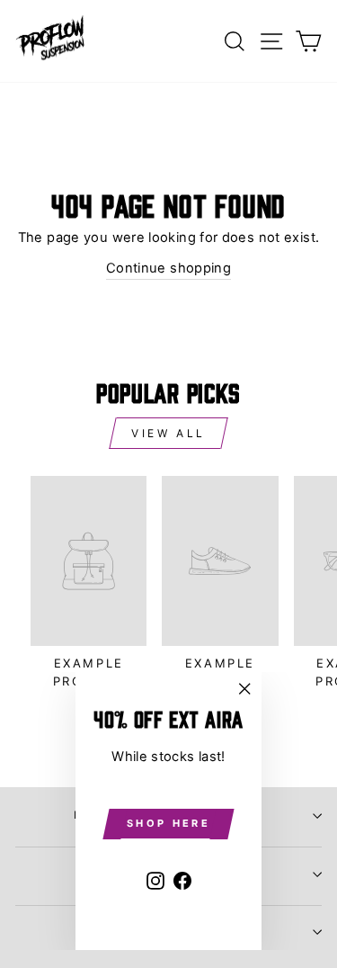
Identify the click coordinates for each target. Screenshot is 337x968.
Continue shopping (168, 268)
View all (168, 433)
